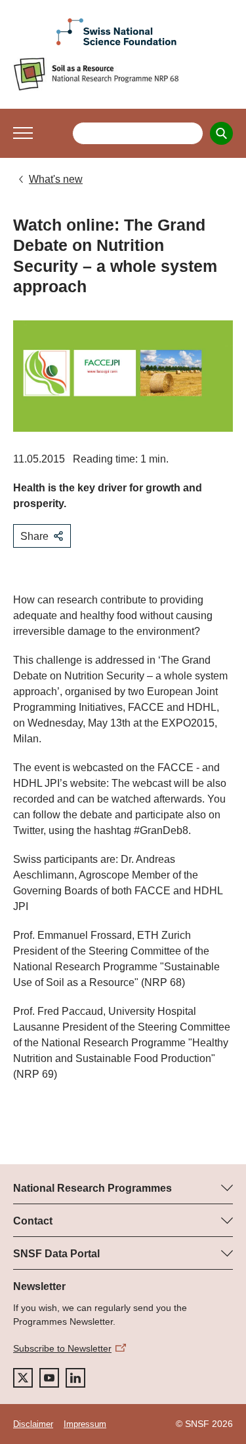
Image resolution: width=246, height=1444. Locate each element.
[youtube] (49, 1378)
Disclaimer (33, 1424)
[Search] (221, 133)
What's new (56, 179)
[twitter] (23, 1378)
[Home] (123, 74)
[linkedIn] (75, 1378)
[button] (23, 133)
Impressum (85, 1424)
